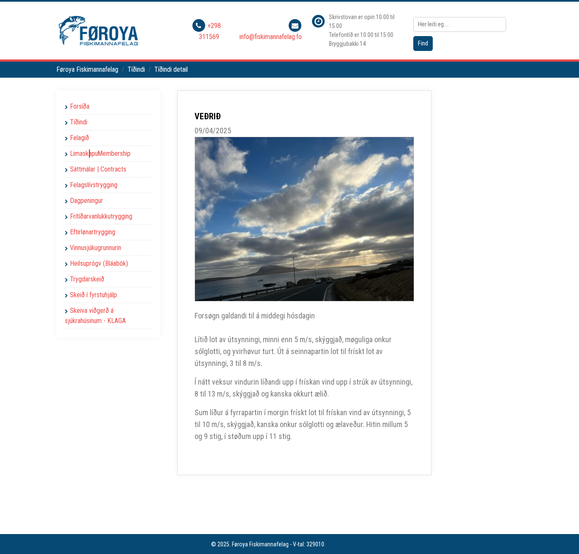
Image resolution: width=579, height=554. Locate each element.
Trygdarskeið (87, 279)
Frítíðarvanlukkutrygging (101, 216)
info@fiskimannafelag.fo (270, 37)
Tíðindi (78, 122)
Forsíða (79, 106)
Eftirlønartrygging (92, 232)
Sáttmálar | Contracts (98, 169)
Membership (114, 153)
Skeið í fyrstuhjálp (93, 295)
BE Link (347, 544)
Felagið (79, 138)
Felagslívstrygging (93, 185)
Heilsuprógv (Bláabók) (99, 263)
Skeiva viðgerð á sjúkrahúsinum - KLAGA (95, 316)
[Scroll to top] (560, 535)
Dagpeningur (86, 201)
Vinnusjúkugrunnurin (95, 248)
